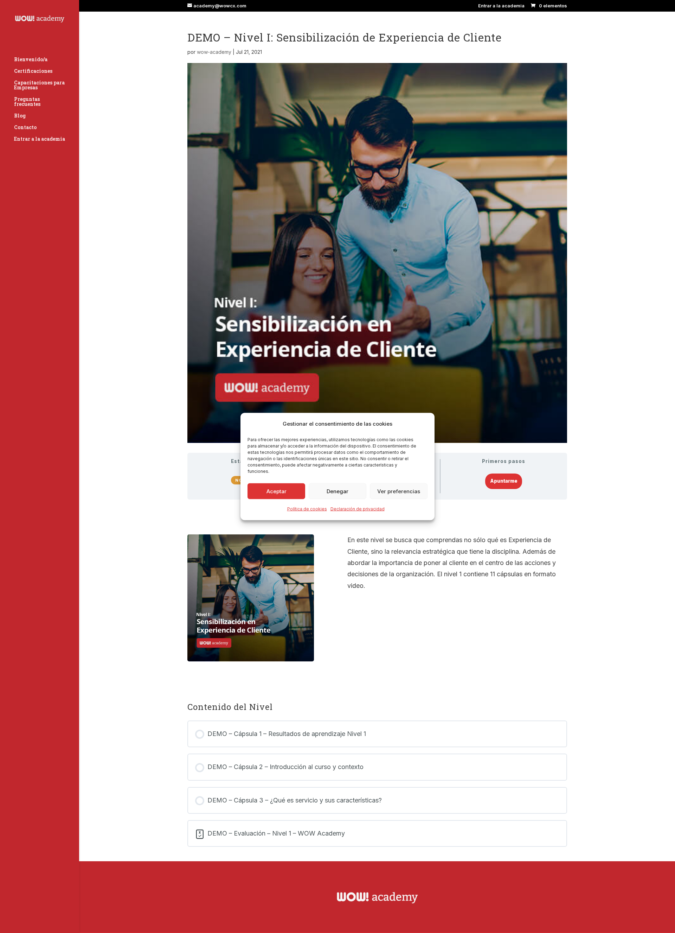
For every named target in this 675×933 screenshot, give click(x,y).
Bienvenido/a (30, 60)
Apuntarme (504, 481)
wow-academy (214, 52)
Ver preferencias (398, 491)
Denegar (337, 491)
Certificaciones (33, 71)
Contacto (25, 128)
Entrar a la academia (501, 6)
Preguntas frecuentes (27, 102)
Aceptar (276, 491)
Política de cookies (307, 509)
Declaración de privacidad (357, 509)
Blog (20, 116)
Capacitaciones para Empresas (39, 85)
